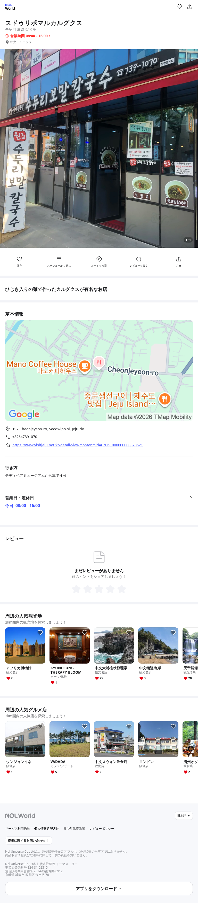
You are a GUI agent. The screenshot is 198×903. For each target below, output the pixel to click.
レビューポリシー (101, 828)
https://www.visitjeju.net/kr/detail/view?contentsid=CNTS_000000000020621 (77, 445)
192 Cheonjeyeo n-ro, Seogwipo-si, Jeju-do (48, 428)
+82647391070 (24, 436)
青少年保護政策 (74, 828)
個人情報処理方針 (46, 828)
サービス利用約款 (17, 828)
